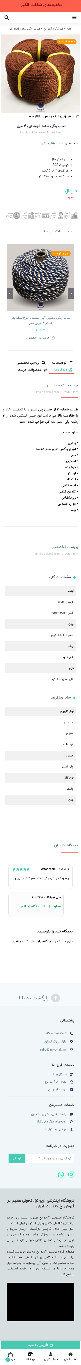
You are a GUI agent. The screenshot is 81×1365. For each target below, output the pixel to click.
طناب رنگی (48, 144)
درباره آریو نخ (57, 1089)
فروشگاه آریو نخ (53, 29)
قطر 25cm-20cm (62, 613)
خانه (69, 29)
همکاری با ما (58, 1074)
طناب (59, 144)
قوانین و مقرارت (56, 1129)
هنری (69, 733)
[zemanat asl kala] (13, 213)
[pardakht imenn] (41, 213)
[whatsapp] (61, 1174)
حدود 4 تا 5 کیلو (62, 635)
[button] (71, 293)
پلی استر (67, 767)
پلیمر (69, 789)
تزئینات (68, 744)
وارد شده (28, 941)
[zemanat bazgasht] (27, 213)
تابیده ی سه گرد (62, 679)
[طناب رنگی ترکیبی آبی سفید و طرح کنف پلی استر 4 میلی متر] (40, 277)
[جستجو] (6, 18)
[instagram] (71, 1174)
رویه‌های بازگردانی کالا (52, 1122)
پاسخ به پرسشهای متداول (49, 1114)
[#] (74, 18)
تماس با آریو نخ (55, 1082)
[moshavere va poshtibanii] (56, 213)
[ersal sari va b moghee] (70, 213)
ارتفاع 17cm (65, 602)
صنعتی (68, 722)
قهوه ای (68, 657)
